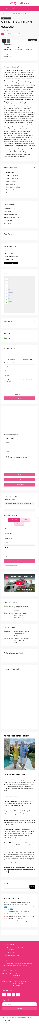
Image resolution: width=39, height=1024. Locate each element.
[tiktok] (9, 994)
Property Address (10, 246)
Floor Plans (8, 234)
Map (5, 273)
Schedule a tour (9, 348)
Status (7, 552)
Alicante (15, 256)
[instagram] (18, 994)
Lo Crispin (6, 30)
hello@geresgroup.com (12, 956)
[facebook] (4, 994)
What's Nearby (9, 334)
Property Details (9, 204)
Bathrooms (8, 538)
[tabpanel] (19, 546)
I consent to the (14, 395)
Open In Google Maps (10, 263)
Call (20, 479)
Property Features (10, 168)
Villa (7, 13)
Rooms (7, 529)
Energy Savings (9, 321)
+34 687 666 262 (10, 953)
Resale (4, 18)
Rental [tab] (19, 523)
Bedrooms (8, 533)
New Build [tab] (14, 519)
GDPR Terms (18, 395)
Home (2, 13)
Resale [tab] (25, 519)
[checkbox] (4, 395)
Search (6, 883)
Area (6, 547)
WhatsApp (20, 485)
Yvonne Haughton (11, 435)
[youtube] (13, 994)
